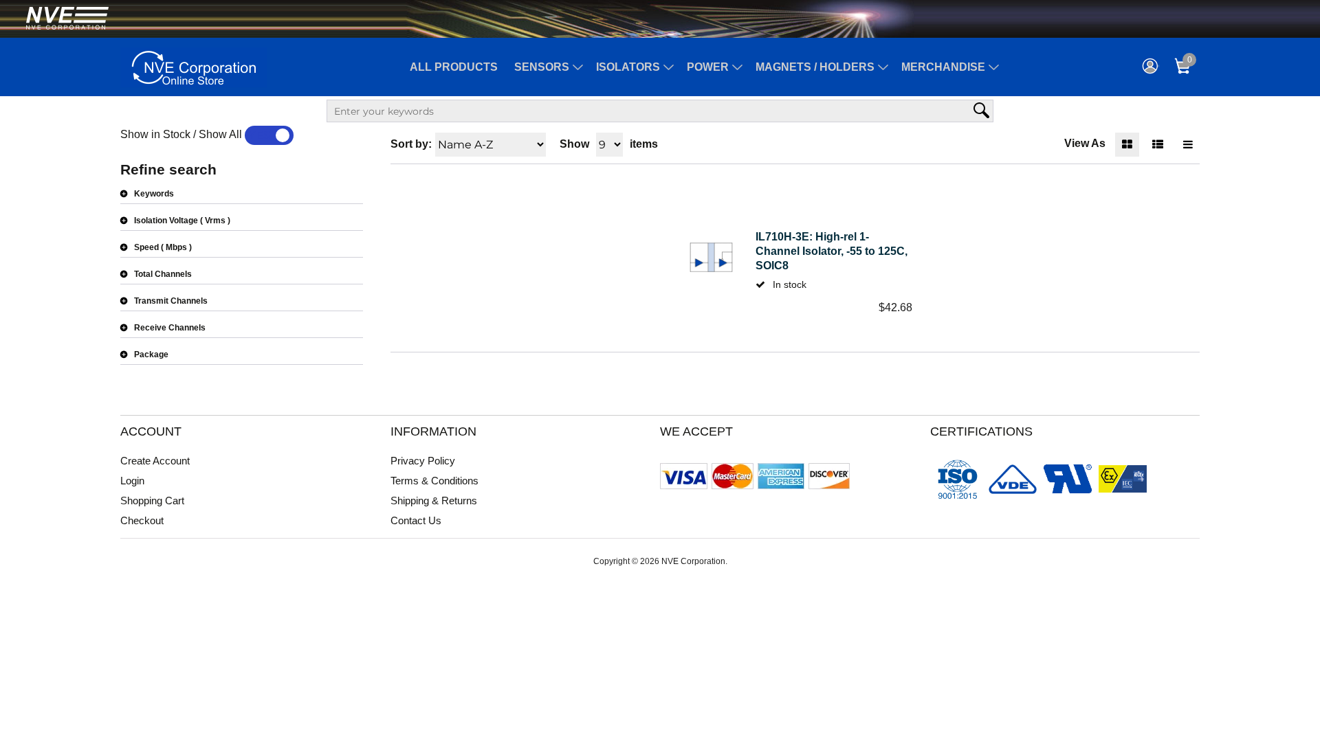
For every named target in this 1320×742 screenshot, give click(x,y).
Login (132, 480)
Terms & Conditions (434, 480)
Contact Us (415, 520)
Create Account (155, 460)
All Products (454, 67)
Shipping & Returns (433, 500)
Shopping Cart (152, 500)
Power (708, 67)
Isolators (628, 67)
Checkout (142, 520)
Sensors (541, 67)
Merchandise (943, 67)
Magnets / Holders (815, 67)
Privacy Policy (422, 460)
